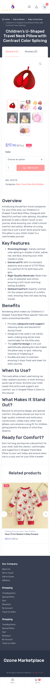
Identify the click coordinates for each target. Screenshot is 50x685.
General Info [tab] (11, 51)
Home (7, 19)
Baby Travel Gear (35, 19)
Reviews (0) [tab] (31, 51)
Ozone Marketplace (24, 660)
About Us (6, 569)
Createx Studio (37, 673)
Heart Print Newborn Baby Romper (22, 534)
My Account (7, 608)
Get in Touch (7, 573)
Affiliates (6, 580)
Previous (4, 514)
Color (8, 152)
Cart (4, 601)
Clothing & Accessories (14, 531)
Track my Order (9, 612)
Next (46, 514)
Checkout (6, 604)
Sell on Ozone (8, 577)
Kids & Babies (19, 19)
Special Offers (8, 597)
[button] (40, 64)
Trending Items (9, 593)
